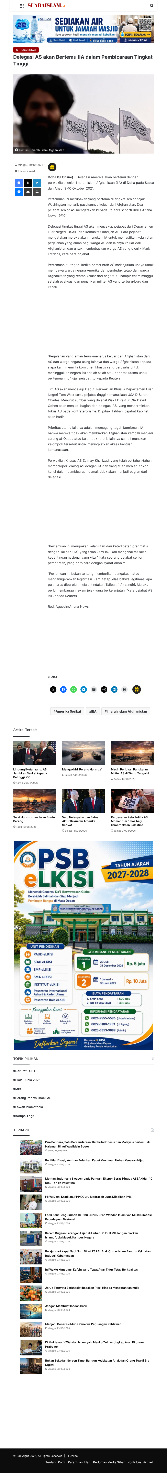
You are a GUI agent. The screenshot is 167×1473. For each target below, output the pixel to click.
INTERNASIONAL (25, 50)
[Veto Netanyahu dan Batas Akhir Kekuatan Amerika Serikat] (83, 801)
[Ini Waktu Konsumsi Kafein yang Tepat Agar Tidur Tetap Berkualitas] (31, 1275)
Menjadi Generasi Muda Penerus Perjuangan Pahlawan (83, 1324)
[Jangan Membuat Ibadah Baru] (31, 1311)
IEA (94, 711)
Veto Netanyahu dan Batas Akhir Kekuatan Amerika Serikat (80, 821)
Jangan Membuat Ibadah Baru (66, 1306)
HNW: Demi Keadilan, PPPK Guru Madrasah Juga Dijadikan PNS (88, 1196)
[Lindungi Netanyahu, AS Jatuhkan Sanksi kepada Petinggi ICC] (34, 753)
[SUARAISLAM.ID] (46, 5)
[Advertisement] (101, 323)
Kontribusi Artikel (140, 1462)
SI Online (72, 1455)
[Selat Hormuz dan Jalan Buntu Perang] (34, 801)
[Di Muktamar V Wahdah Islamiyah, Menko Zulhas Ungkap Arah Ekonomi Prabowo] (31, 1347)
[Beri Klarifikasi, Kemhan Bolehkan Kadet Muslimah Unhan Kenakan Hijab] (31, 1165)
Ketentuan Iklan (79, 1462)
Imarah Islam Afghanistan (127, 711)
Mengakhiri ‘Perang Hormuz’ (82, 769)
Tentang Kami (55, 1462)
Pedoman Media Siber (109, 1462)
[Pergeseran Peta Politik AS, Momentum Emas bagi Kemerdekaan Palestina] (132, 801)
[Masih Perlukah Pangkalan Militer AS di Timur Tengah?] (132, 753)
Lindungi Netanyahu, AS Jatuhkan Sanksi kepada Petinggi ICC (30, 773)
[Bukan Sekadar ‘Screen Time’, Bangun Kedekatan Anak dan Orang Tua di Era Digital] (31, 1366)
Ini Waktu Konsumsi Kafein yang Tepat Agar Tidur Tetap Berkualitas (91, 1269)
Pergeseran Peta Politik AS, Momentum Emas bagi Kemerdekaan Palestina (129, 821)
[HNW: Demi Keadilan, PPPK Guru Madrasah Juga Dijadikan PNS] (31, 1202)
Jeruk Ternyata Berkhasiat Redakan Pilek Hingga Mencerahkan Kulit (92, 1287)
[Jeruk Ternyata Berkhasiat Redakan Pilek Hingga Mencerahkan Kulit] (31, 1293)
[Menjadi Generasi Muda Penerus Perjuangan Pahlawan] (31, 1329)
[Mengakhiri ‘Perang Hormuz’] (83, 753)
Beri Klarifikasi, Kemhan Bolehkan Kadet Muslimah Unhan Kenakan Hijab (94, 1160)
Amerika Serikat (68, 711)
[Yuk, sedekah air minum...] (83, 28)
